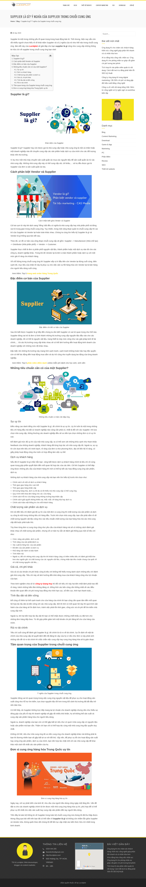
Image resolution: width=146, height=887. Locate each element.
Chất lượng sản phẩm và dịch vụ (28, 75)
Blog (75, 5)
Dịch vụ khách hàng (24, 72)
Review (105, 161)
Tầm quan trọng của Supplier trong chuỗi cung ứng (32, 85)
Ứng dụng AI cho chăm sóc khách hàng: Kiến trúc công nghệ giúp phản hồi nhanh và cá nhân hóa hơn (118, 50)
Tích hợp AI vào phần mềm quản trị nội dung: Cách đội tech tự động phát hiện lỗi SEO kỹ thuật (118, 70)
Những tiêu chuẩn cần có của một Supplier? (30, 67)
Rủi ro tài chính (22, 83)
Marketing (106, 149)
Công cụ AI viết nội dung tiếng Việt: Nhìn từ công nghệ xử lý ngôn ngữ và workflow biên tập (118, 90)
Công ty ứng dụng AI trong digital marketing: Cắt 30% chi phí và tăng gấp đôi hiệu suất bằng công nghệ (117, 80)
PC (103, 153)
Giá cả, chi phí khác (24, 77)
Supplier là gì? (18, 58)
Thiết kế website (86, 5)
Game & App (107, 145)
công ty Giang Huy (43, 584)
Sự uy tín (20, 69)
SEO (113, 5)
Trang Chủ (66, 5)
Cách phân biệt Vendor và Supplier (26, 61)
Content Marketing (102, 5)
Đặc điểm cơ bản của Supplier (25, 64)
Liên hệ (132, 5)
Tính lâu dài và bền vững (25, 80)
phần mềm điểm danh (37, 363)
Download (122, 5)
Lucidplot (33, 46)
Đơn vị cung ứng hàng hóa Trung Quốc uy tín (30, 88)
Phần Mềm (106, 157)
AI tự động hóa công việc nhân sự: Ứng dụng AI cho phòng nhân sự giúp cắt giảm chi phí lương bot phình (118, 60)
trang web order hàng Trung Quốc (42, 273)
